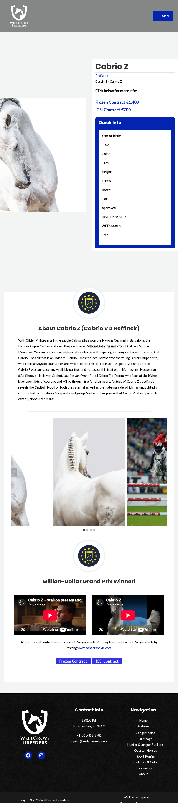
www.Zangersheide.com (94, 648)
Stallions (143, 726)
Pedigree (101, 75)
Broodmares (143, 768)
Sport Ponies (145, 756)
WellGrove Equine (136, 797)
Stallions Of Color (145, 762)
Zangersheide (145, 733)
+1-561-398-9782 (89, 735)
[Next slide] (164, 472)
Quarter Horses (145, 750)
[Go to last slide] (14, 472)
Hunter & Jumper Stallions (145, 745)
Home (143, 720)
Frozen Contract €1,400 (117, 102)
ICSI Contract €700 (113, 109)
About (143, 774)
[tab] (84, 530)
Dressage (145, 739)
